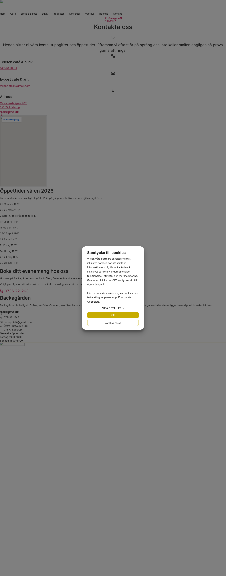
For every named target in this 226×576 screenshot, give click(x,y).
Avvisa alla (113, 322)
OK (113, 315)
